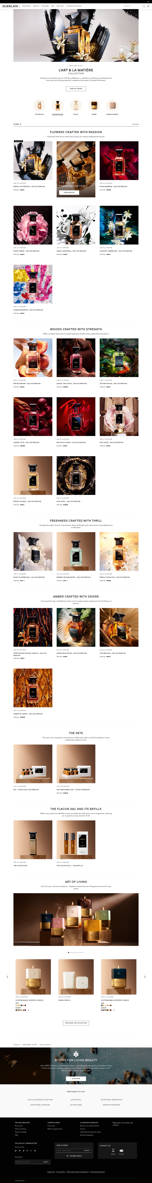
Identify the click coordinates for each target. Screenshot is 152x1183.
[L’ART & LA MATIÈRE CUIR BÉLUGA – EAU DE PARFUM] (119, 627)
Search (86, 1150)
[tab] (68, 952)
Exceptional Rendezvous (111, 1100)
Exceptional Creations (40, 1105)
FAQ (16, 1135)
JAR (19, 1003)
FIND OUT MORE (76, 88)
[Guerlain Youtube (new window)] (15, 1151)
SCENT (21, 1008)
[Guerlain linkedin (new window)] (35, 1151)
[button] (148, 1)
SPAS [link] (53, 6)
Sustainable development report (90, 1132)
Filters (16, 124)
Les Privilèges (76, 1105)
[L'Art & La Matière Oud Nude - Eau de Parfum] (119, 416)
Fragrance (16, 1044)
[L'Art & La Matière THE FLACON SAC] (32, 839)
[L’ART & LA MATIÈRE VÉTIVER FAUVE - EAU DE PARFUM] (119, 357)
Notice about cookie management (78, 1172)
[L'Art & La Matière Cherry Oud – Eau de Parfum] (32, 416)
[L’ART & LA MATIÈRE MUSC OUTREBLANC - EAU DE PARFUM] (32, 551)
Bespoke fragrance (111, 1105)
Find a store (51, 1126)
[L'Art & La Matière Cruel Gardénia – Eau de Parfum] (76, 225)
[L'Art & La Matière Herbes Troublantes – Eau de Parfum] (76, 551)
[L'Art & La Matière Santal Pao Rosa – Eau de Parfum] (76, 357)
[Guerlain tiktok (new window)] (24, 1151)
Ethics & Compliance (87, 1135)
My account (19, 1126)
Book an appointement (55, 1129)
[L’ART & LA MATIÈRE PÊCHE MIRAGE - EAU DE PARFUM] (32, 357)
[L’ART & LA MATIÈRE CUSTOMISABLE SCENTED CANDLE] (33, 977)
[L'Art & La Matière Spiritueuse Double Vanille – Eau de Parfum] (32, 627)
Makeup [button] (36, 6)
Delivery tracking (20, 1129)
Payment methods (20, 1132)
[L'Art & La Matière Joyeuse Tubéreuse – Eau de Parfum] (119, 225)
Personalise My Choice (97, 1172)
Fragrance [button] (26, 6)
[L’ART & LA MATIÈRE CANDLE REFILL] (76, 977)
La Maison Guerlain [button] (74, 6)
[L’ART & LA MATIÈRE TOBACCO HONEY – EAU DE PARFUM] (32, 687)
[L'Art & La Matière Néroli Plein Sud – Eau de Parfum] (119, 551)
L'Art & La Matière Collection (40, 1100)
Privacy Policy (60, 1172)
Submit (45, 1161)
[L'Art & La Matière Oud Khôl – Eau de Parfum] (76, 475)
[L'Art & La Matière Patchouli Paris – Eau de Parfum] (76, 416)
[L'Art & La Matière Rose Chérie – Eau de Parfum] (32, 225)
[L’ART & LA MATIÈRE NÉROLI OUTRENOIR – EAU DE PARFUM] (32, 160)
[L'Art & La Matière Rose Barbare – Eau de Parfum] (119, 160)
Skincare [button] (45, 6)
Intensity (16, 190)
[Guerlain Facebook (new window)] (27, 1151)
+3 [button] (28, 1010)
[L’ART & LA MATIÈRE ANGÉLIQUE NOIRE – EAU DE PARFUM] (76, 627)
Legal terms (51, 1172)
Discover (76, 1078)
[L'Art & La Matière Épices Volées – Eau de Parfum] (32, 475)
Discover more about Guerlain (89, 1126)
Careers (82, 1129)
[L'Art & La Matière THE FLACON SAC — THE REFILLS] (76, 839)
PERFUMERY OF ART (30, 1044)
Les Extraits (76, 1100)
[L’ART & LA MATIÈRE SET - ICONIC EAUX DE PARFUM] (32, 763)
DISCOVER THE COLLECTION (76, 1023)
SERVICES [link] (60, 6)
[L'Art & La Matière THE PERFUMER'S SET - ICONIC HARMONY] (76, 763)
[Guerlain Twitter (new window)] (31, 1151)
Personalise (69, 192)
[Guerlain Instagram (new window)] (19, 1151)
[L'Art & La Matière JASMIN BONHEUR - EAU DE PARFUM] (32, 284)
